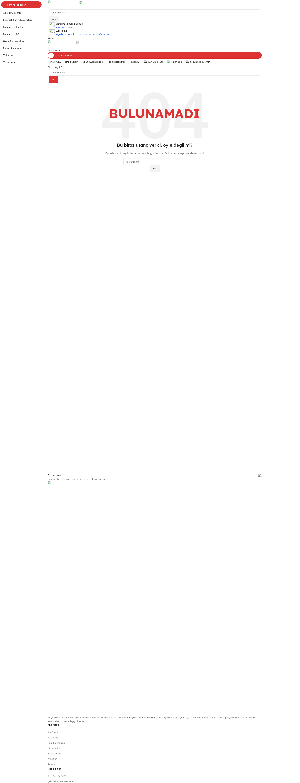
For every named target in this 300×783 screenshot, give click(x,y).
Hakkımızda (53, 737)
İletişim (51, 764)
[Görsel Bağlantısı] (68, 598)
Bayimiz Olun (54, 753)
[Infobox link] (154, 32)
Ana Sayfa (53, 732)
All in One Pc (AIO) (57, 776)
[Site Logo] (64, 4)
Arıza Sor (52, 758)
